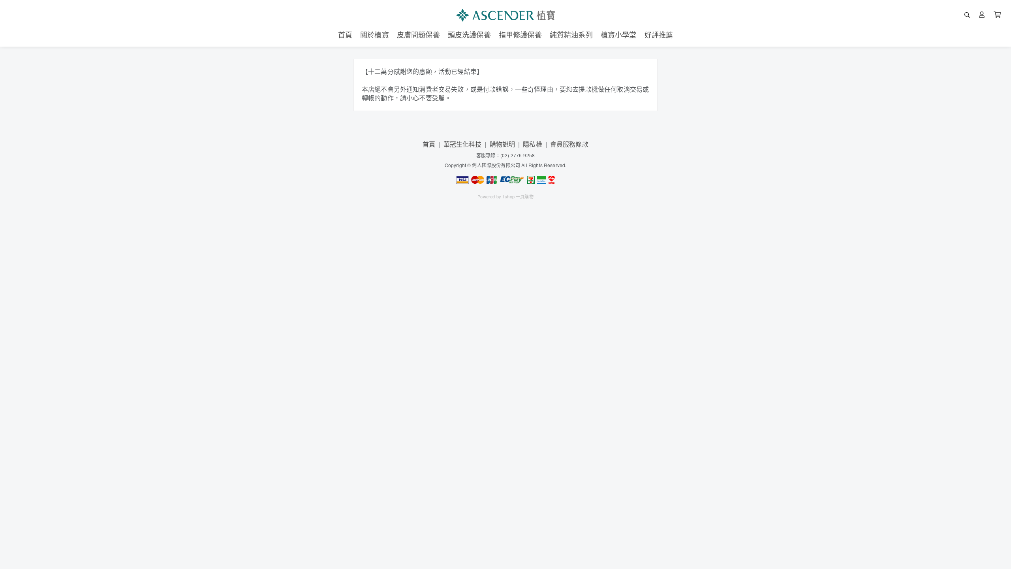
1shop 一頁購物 (518, 196)
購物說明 (502, 144)
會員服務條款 (569, 144)
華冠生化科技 (462, 144)
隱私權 (532, 144)
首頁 (429, 144)
